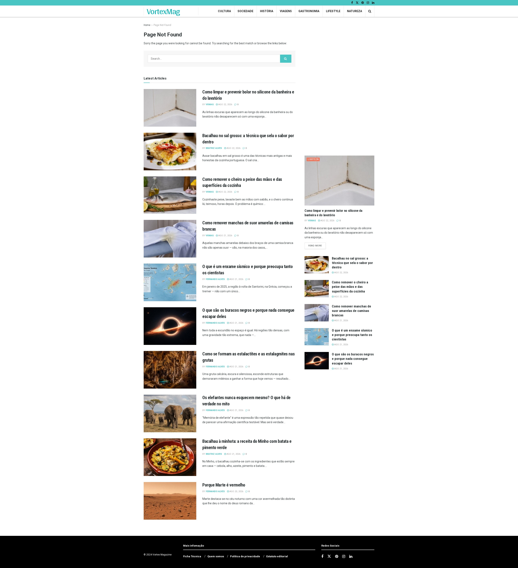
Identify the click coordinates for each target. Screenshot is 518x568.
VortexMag (163, 11)
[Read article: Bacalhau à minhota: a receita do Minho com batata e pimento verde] (170, 457)
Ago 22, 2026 (225, 104)
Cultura (224, 11)
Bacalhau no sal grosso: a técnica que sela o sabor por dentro (352, 262)
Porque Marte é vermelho (223, 484)
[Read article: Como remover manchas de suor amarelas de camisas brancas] (170, 239)
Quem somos (215, 556)
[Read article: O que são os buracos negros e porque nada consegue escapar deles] (170, 326)
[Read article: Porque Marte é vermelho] (170, 501)
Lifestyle (333, 11)
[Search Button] (369, 11)
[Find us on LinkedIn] (373, 3)
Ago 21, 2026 (225, 235)
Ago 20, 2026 (236, 491)
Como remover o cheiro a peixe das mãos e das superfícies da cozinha (350, 286)
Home (147, 25)
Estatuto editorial (277, 556)
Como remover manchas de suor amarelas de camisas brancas (351, 310)
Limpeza (313, 159)
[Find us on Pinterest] (362, 3)
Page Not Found (162, 25)
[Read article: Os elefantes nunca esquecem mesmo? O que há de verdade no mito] (170, 413)
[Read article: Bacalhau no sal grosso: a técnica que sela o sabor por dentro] (170, 151)
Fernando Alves (215, 279)
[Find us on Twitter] (357, 3)
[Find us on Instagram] (368, 3)
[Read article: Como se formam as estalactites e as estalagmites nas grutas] (170, 370)
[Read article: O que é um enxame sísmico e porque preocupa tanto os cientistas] (170, 282)
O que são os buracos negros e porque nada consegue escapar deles (353, 358)
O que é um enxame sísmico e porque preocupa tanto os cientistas (352, 334)
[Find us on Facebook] (352, 3)
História (266, 11)
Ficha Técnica (192, 556)
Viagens (286, 11)
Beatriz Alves (214, 148)
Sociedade (245, 11)
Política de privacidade (245, 556)
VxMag (210, 104)
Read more (317, 245)
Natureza (354, 11)
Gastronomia (308, 11)
